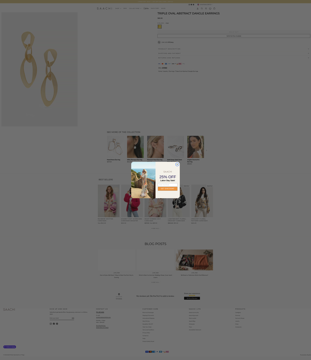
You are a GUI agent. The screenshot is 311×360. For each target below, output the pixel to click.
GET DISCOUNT (167, 189)
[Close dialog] (177, 164)
